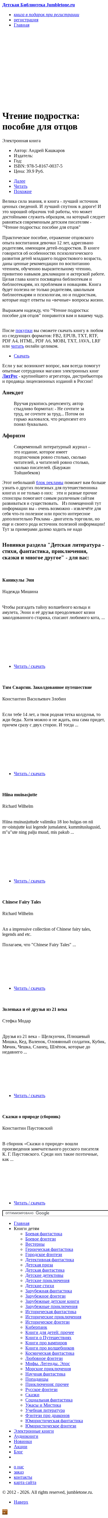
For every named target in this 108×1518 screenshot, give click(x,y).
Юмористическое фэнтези (50, 1425)
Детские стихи (39, 1285)
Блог (18, 1451)
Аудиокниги (26, 1436)
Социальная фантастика (49, 1399)
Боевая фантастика (43, 1233)
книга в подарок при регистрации (46, 14)
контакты (23, 1477)
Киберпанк (36, 1327)
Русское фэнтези (41, 1389)
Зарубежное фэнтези (45, 1296)
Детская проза (39, 1264)
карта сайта (25, 1482)
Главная (21, 1223)
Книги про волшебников (49, 1347)
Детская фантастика (45, 1270)
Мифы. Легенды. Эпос (47, 1363)
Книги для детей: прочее (49, 1332)
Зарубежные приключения (51, 1306)
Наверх (21, 1502)
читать (17, 346)
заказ (19, 1472)
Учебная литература (45, 1410)
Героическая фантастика (49, 1249)
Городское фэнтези (43, 1254)
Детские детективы (44, 1275)
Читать (20, 186)
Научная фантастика (45, 1373)
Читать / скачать (29, 666)
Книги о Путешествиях (48, 1337)
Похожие (23, 191)
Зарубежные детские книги (52, 1301)
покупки (24, 330)
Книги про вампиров (46, 1342)
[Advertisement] (38, 68)
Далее (19, 181)
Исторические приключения (53, 1316)
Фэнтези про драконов (47, 1415)
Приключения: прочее (47, 1384)
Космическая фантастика (49, 1353)
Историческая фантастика (50, 1311)
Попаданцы (36, 1379)
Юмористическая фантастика (54, 1420)
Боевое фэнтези (40, 1238)
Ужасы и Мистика (43, 1405)
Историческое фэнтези (47, 1322)
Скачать (21, 355)
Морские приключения (48, 1368)
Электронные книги (34, 1431)
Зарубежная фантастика (48, 1290)
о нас (19, 1466)
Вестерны (35, 1244)
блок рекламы (49, 482)
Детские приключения (47, 1280)
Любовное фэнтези (44, 1358)
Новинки (23, 1441)
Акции (20, 1446)
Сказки (32, 1394)
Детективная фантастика (49, 1259)
